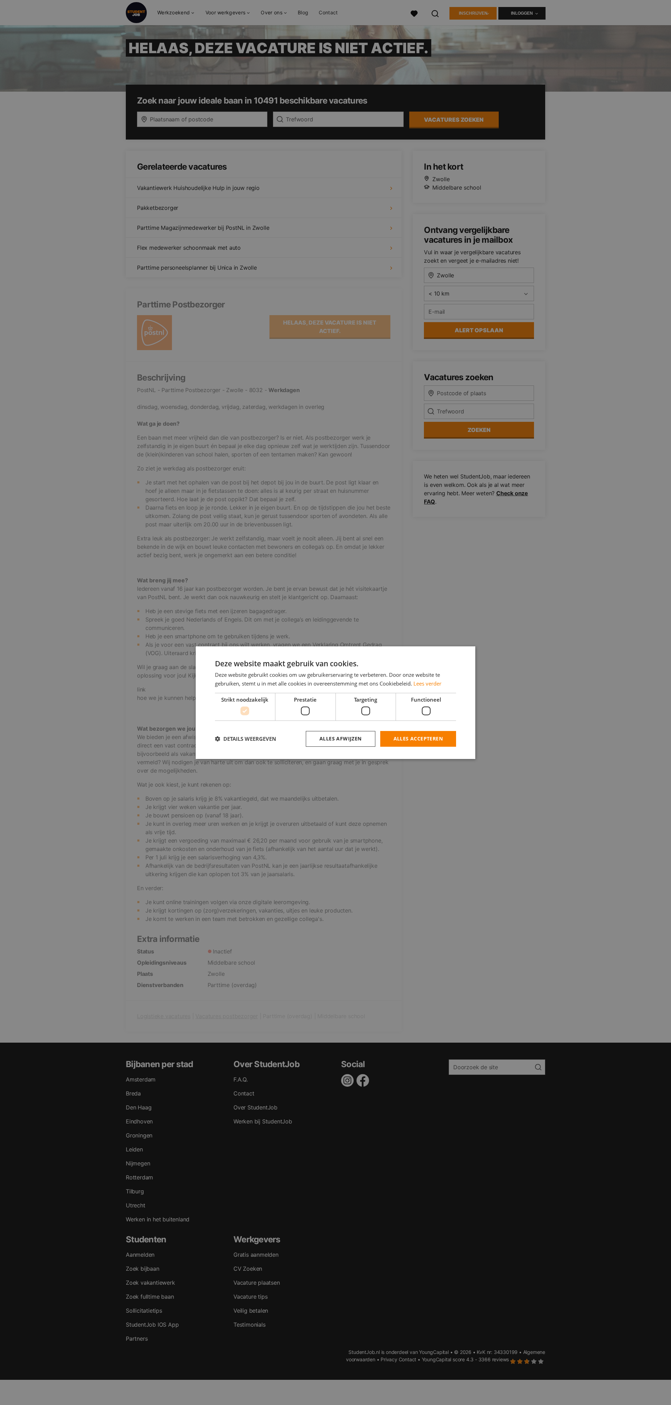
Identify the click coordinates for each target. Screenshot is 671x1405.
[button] (245, 739)
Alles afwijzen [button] (340, 738)
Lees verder (427, 683)
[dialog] (335, 702)
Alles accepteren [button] (418, 738)
